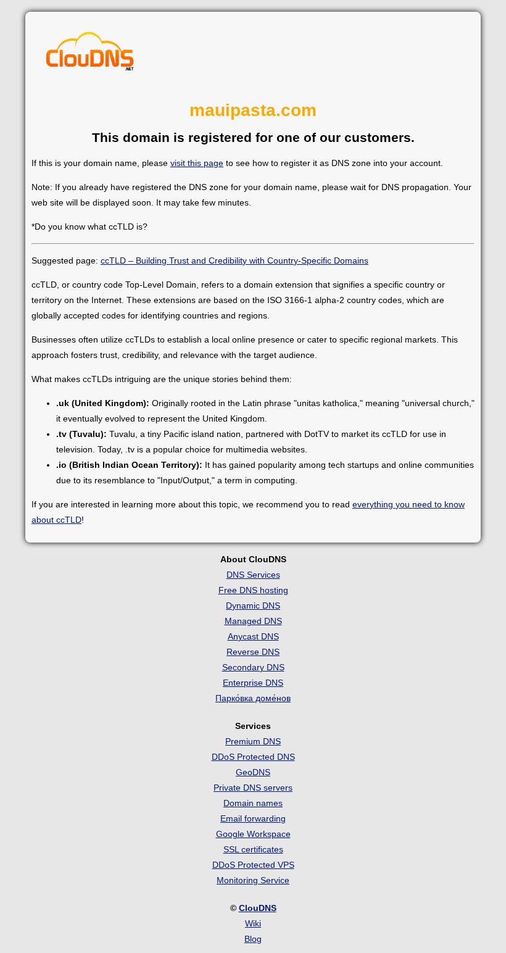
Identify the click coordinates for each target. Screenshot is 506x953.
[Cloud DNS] (90, 54)
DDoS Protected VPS (253, 865)
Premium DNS (253, 741)
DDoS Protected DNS (253, 757)
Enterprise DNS (253, 683)
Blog (253, 939)
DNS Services (253, 575)
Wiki (253, 923)
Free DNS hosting (253, 590)
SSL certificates (253, 849)
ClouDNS (257, 908)
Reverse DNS (253, 652)
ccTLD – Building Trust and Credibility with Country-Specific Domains (234, 260)
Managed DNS (253, 621)
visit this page (196, 163)
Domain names (253, 803)
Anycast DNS (253, 636)
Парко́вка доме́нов (253, 698)
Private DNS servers (253, 788)
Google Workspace (253, 834)
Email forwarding (253, 818)
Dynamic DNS (253, 605)
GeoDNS (253, 772)
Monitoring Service (253, 880)
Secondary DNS (253, 667)
